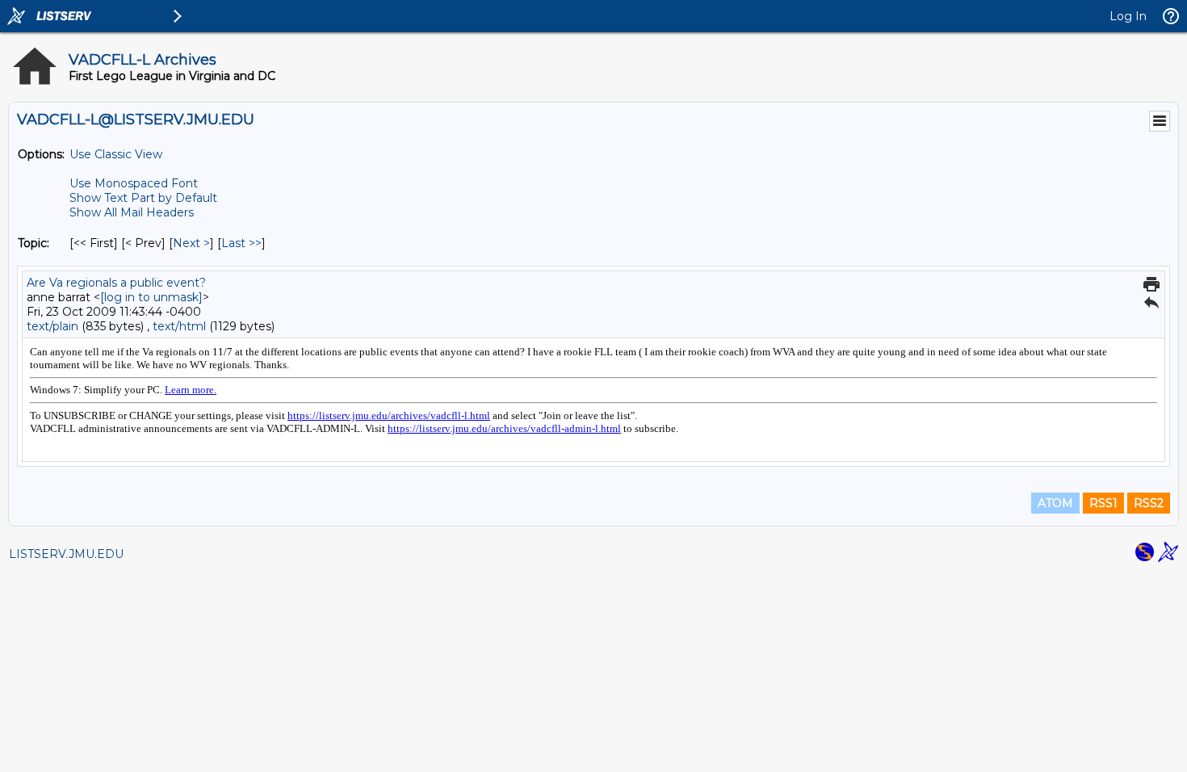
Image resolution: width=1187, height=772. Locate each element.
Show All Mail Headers (131, 212)
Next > (191, 243)
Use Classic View (115, 154)
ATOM (1055, 503)
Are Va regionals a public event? (116, 282)
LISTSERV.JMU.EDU (66, 554)
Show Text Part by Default (143, 198)
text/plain (52, 326)
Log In (1128, 16)
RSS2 (1149, 503)
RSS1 (1103, 503)
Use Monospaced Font (133, 183)
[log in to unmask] (151, 297)
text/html (179, 326)
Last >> (241, 243)
